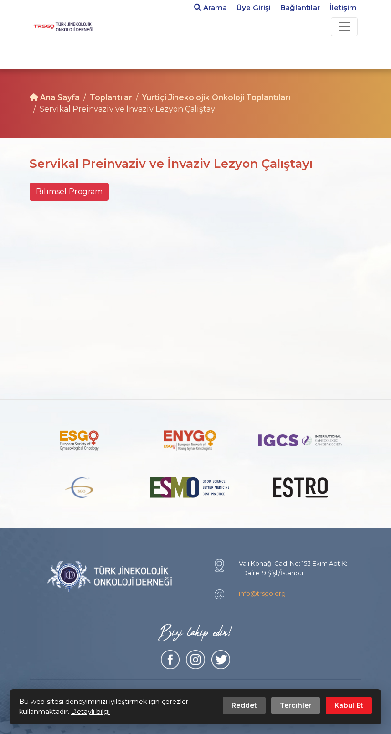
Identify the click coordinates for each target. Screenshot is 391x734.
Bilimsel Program (69, 191)
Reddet (244, 705)
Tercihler (295, 705)
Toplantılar (111, 97)
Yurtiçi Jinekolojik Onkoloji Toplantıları (216, 97)
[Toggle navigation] (344, 26)
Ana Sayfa (59, 97)
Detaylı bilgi (90, 711)
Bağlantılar (300, 7)
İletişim (343, 7)
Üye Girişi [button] (254, 7)
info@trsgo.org (262, 593)
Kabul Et (348, 705)
